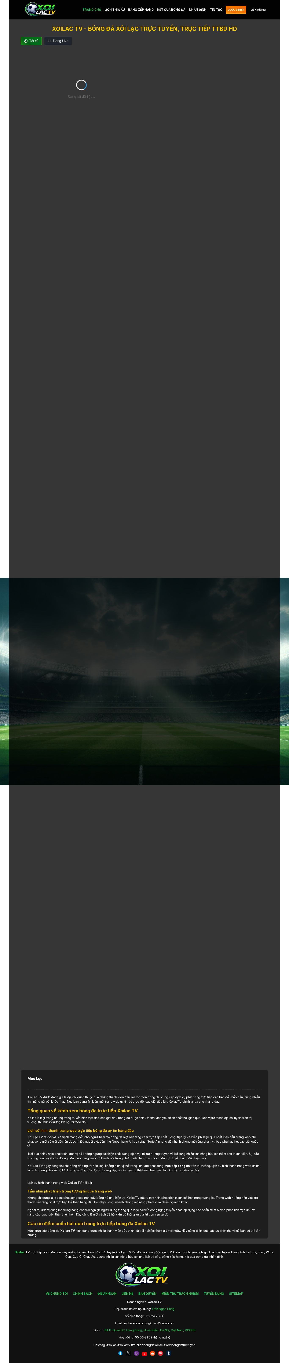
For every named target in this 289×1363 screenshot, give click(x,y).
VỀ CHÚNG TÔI (57, 1293)
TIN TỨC (216, 9)
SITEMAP (236, 1293)
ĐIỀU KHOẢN (107, 1293)
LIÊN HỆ (127, 1293)
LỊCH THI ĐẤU (115, 9)
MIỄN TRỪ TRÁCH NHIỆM (180, 1293)
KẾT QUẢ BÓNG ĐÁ (171, 9)
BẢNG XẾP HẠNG (141, 9)
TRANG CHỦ (92, 9)
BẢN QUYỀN (147, 1293)
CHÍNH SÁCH (82, 1293)
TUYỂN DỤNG (214, 1293)
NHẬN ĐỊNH (197, 9)
